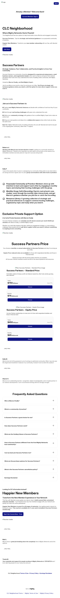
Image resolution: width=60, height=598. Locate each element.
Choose (30, 287)
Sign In (56, 3)
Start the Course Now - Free (13, 514)
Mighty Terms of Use (31, 593)
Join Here (7, 49)
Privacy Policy (34, 573)
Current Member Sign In (30, 16)
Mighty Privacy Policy (46, 593)
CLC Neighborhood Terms (15, 593)
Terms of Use (24, 573)
